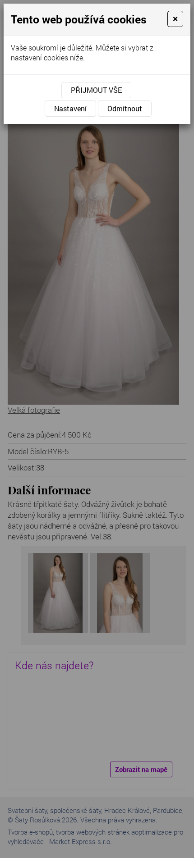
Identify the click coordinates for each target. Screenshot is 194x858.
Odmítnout (124, 108)
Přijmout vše (96, 90)
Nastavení (70, 108)
